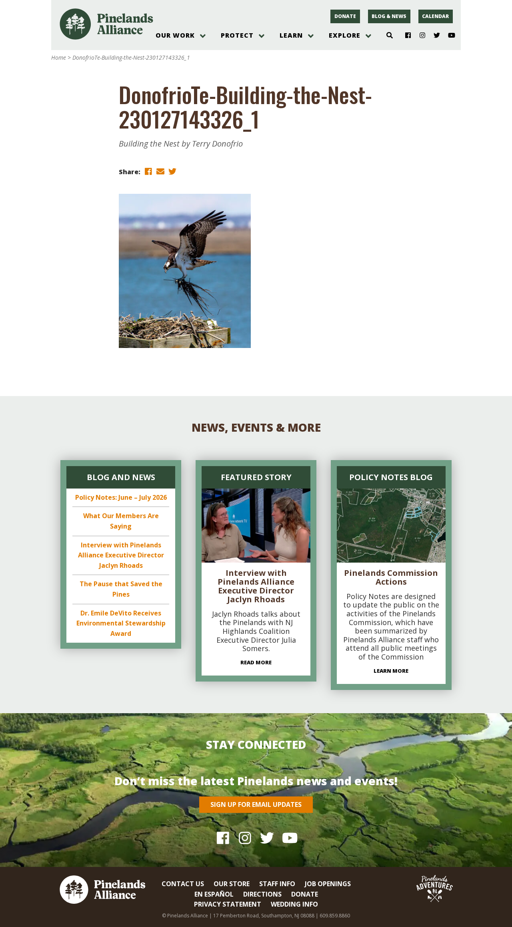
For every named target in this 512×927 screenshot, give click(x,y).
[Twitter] (434, 35)
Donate (345, 16)
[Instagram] (419, 35)
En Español (214, 894)
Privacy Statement (227, 904)
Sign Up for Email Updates (256, 804)
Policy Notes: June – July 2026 (121, 497)
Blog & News (389, 16)
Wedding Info (294, 904)
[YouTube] (448, 35)
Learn (291, 35)
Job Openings (328, 883)
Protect (237, 35)
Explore (344, 35)
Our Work (175, 35)
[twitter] (172, 171)
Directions (262, 894)
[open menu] (203, 36)
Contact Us (183, 883)
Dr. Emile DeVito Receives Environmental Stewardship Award (121, 623)
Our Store (232, 883)
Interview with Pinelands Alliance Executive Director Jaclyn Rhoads (121, 555)
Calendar (435, 16)
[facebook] (148, 171)
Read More (256, 662)
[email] (160, 171)
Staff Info (277, 883)
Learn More (391, 670)
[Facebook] (405, 35)
